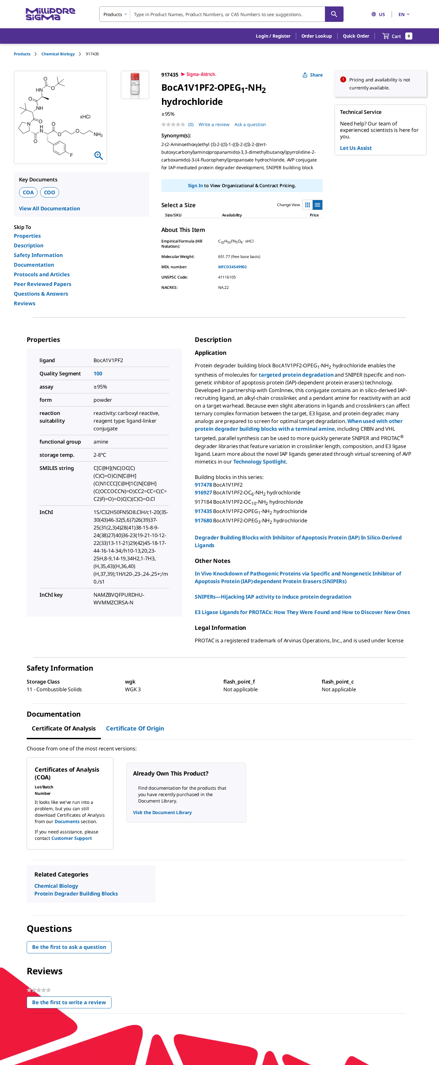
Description (28, 245)
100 (98, 373)
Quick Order (356, 36)
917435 (203, 511)
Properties (27, 235)
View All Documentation (49, 208)
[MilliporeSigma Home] (50, 14)
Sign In (195, 185)
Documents (67, 821)
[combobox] (221, 14)
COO (50, 192)
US (382, 14)
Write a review (214, 124)
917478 (203, 484)
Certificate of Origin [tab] (135, 728)
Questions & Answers (41, 293)
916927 (203, 492)
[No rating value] (174, 124)
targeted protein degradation (296, 374)
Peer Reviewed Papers (42, 284)
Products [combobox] (112, 14)
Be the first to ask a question (69, 946)
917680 (203, 520)
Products (22, 54)
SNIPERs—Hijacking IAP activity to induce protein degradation (273, 596)
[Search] (334, 14)
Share (316, 75)
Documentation (34, 264)
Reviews (24, 303)
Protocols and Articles (42, 274)
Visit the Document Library (162, 812)
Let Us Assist (356, 148)
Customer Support (71, 838)
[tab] (27, 53)
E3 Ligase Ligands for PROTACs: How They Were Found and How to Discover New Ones (302, 612)
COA (28, 192)
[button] (273, 36)
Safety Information (38, 255)
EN (402, 14)
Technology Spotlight (259, 461)
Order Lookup (316, 36)
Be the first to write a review (72, 1004)
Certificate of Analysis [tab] (64, 728)
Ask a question (250, 124)
